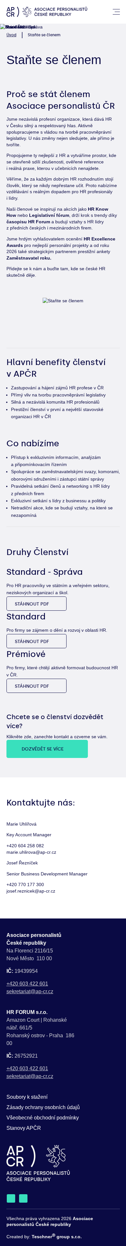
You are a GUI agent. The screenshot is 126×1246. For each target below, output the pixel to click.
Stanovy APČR (23, 1128)
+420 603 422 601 (27, 983)
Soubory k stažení (26, 1097)
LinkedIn (11, 1198)
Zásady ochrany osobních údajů (43, 1107)
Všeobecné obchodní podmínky (42, 1117)
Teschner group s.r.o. (57, 1236)
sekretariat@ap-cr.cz (29, 991)
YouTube (23, 1198)
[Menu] (116, 12)
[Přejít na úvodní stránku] (46, 11)
